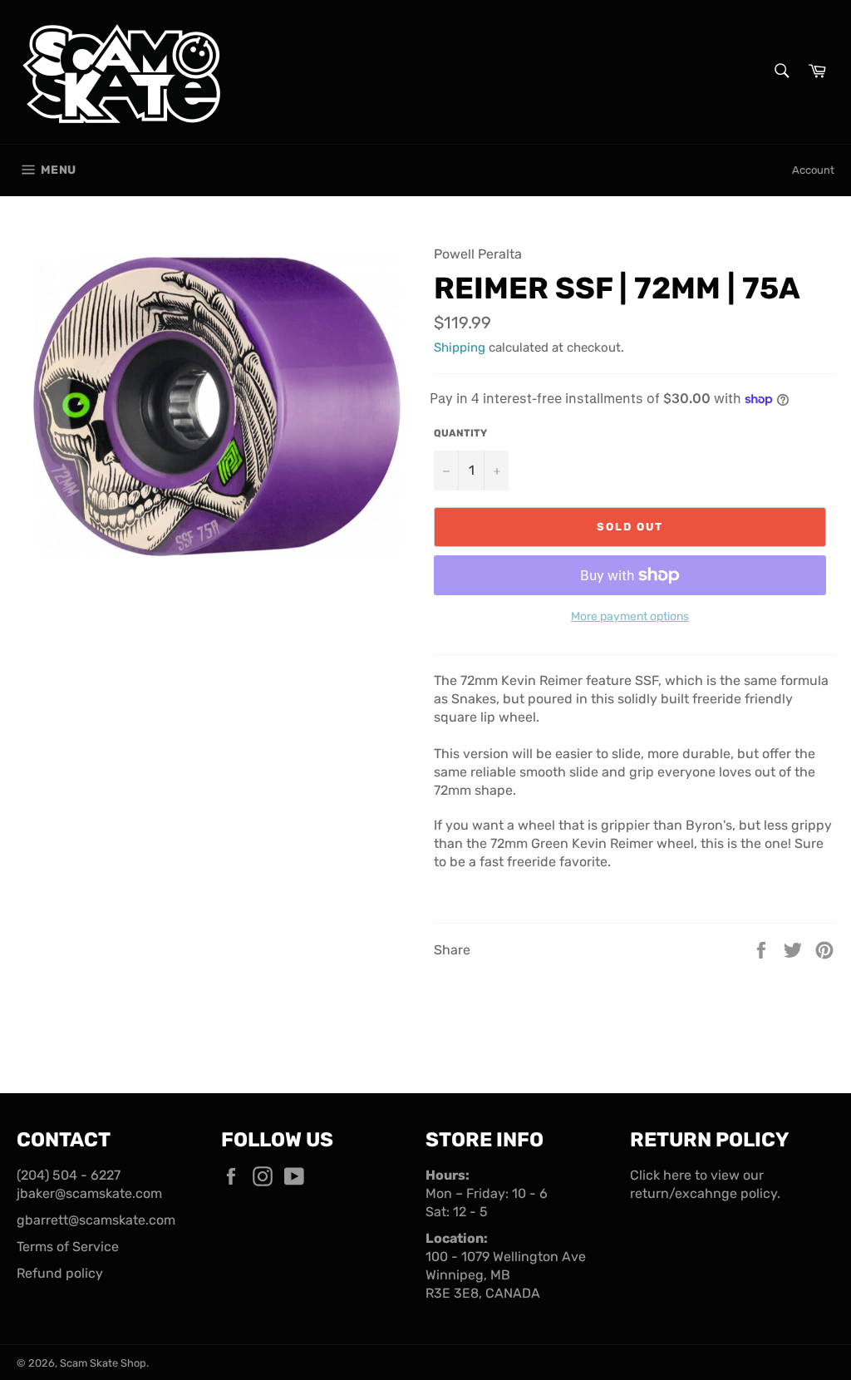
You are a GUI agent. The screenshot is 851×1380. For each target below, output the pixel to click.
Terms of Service (68, 1246)
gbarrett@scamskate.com (96, 1220)
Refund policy (60, 1273)
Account (813, 170)
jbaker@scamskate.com (89, 1193)
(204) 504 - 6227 (69, 1175)
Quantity (460, 433)
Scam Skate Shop (103, 1363)
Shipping (459, 347)
